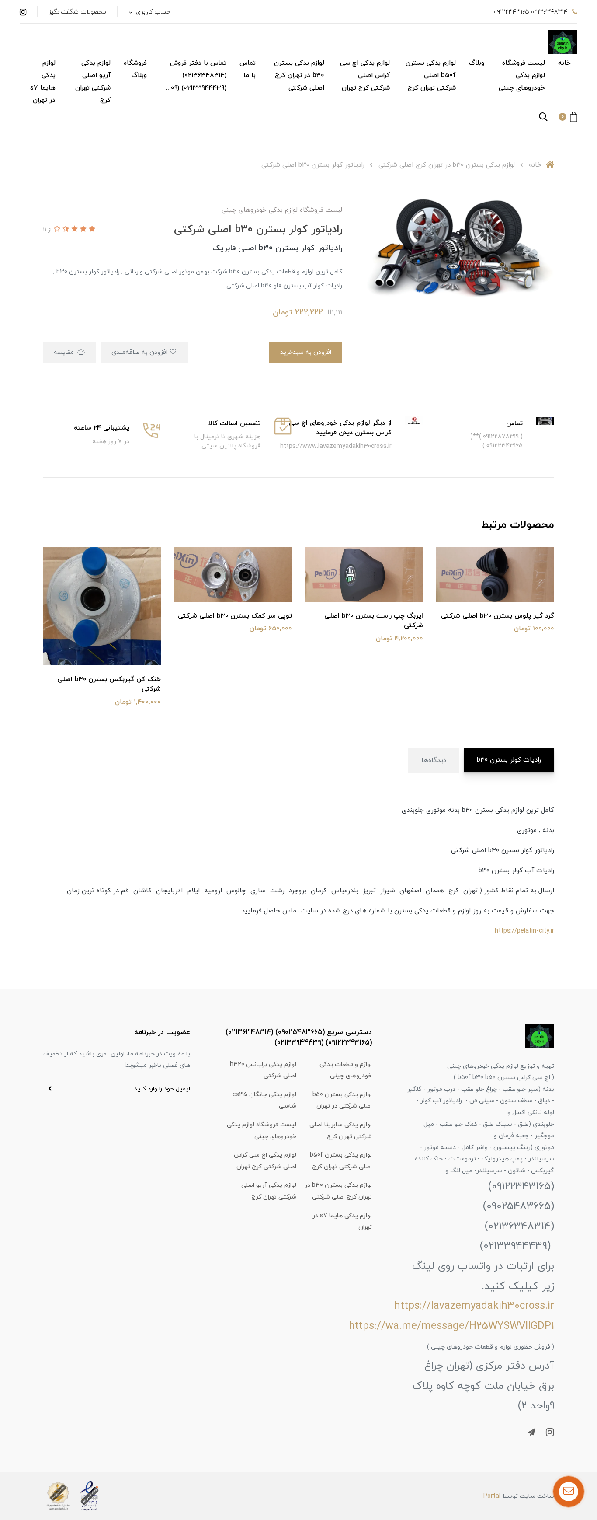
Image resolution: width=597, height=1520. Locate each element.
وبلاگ (476, 63)
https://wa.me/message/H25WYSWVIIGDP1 (451, 1326)
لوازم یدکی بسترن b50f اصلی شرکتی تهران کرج (431, 76)
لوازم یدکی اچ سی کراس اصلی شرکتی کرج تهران (365, 76)
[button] (568, 116)
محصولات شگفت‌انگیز (77, 12)
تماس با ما (247, 69)
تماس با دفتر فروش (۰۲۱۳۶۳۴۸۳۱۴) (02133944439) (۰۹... (196, 76)
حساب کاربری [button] (152, 12)
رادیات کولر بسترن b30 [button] (509, 760)
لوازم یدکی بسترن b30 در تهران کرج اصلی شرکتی (299, 76)
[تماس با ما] (568, 1491)
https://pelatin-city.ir (524, 931)
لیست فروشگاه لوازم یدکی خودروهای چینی (522, 76)
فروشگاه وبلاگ (135, 69)
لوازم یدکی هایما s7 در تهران (43, 82)
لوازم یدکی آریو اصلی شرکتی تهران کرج (93, 82)
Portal (491, 1496)
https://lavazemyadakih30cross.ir (474, 1306)
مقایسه (65, 352)
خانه (564, 63)
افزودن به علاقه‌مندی (140, 352)
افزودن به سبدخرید (305, 352)
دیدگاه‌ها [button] (433, 760)
